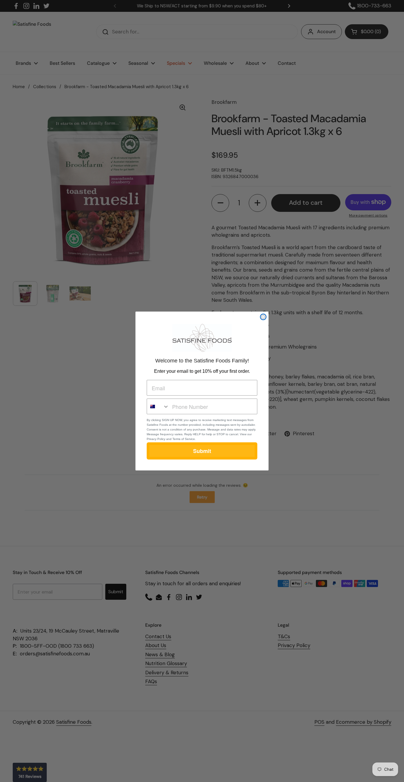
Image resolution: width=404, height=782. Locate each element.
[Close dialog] (263, 317)
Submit (202, 451)
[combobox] (158, 406)
